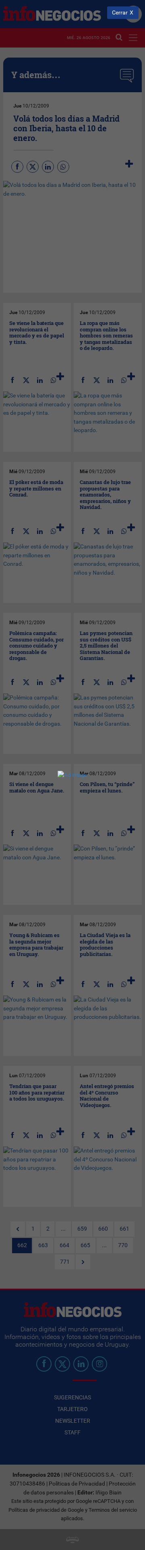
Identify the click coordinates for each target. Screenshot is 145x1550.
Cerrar (120, 12)
